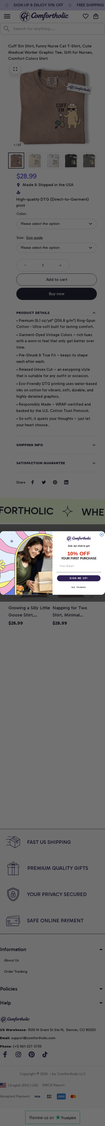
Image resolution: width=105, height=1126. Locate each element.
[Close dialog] (101, 534)
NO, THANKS (79, 587)
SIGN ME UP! (79, 578)
